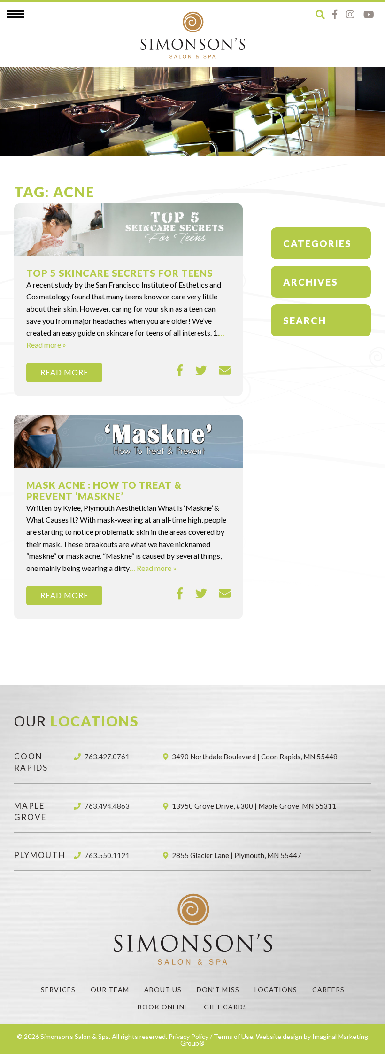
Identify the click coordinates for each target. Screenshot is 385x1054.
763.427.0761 (107, 756)
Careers (328, 989)
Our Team (110, 989)
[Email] (225, 370)
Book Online (163, 1007)
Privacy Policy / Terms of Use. (211, 1036)
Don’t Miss (218, 989)
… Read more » (153, 567)
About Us (163, 989)
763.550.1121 (107, 855)
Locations (275, 989)
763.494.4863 (107, 806)
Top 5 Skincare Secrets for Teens (119, 273)
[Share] (180, 370)
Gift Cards (225, 1007)
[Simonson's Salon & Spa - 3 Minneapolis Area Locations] (192, 34)
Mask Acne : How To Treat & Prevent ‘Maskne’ (104, 490)
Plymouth (40, 855)
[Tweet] (201, 370)
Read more (64, 371)
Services (58, 989)
